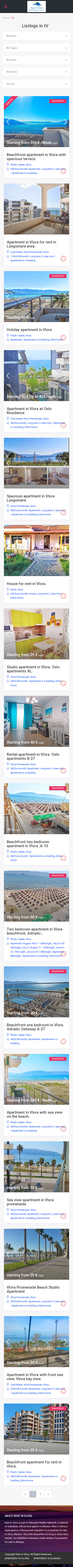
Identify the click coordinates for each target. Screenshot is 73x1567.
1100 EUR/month (19, 256)
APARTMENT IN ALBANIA (47, 1558)
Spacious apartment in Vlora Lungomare (31, 498)
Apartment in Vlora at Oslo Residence (29, 411)
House (32, 593)
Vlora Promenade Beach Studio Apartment (33, 1289)
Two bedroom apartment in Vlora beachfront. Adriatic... (35, 931)
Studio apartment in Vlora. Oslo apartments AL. (33, 669)
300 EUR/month (18, 1301)
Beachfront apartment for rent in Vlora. (34, 1464)
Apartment (34, 169)
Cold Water (16, 252)
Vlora (28, 164)
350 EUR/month (18, 1388)
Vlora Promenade (32, 252)
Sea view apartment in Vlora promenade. (30, 1202)
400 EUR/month (18, 1039)
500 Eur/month (18, 423)
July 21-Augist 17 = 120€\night (38, 947)
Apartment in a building (24, 173)
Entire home (56, 339)
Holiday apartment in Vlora (29, 330)
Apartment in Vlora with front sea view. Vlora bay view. (35, 1377)
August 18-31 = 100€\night (37, 943)
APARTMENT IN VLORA (17, 1558)
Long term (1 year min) (53, 169)
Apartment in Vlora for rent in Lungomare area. (31, 244)
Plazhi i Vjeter (17, 164)
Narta (13, 589)
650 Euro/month (19, 169)
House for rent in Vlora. (26, 584)
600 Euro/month (19, 510)
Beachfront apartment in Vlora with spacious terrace (36, 157)
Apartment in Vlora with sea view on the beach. (34, 1114)
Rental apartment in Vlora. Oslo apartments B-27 (33, 756)
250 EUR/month (18, 681)
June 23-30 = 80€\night (38, 951)
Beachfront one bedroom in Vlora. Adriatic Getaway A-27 (35, 1027)
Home (6, 18)
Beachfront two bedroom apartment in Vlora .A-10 (28, 844)
